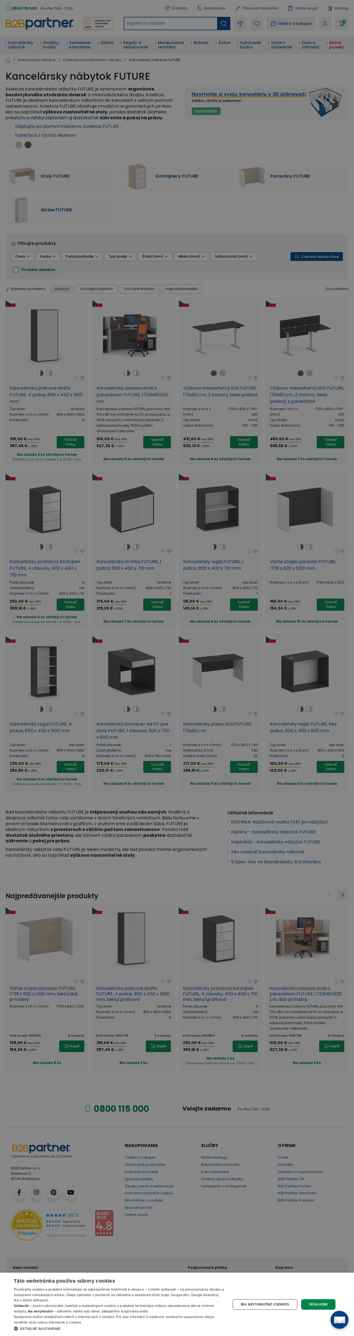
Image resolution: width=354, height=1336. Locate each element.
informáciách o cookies (96, 1317)
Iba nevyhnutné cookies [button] (265, 1304)
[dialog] (177, 1304)
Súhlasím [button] (318, 1304)
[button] (119, 1328)
